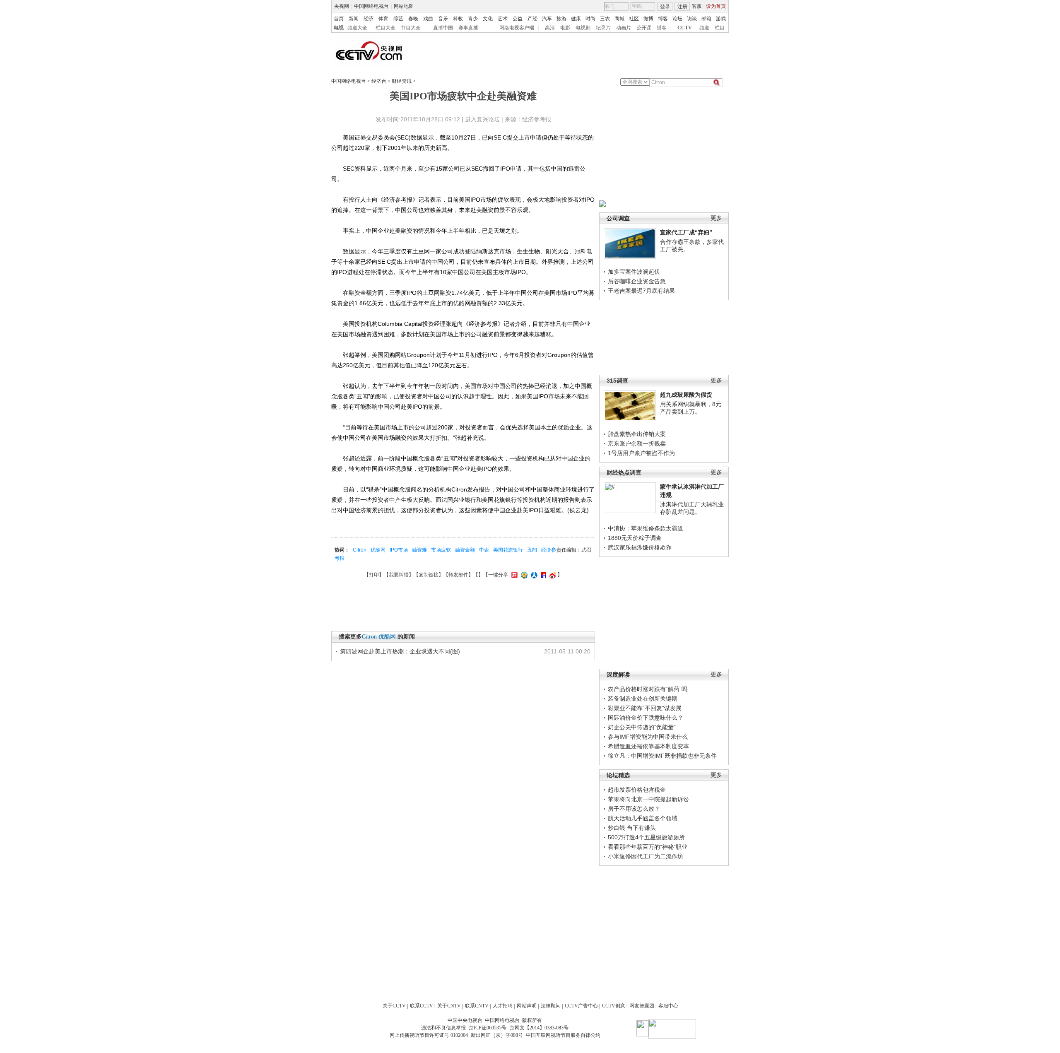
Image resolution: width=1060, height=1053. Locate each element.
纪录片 (603, 28)
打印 (374, 575)
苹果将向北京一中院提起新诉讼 (648, 799)
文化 (488, 19)
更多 (716, 218)
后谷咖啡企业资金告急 (637, 281)
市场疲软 (441, 550)
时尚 (590, 19)
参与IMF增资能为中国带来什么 (648, 736)
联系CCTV (421, 1006)
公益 (518, 19)
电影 (565, 28)
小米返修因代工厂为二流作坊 (645, 856)
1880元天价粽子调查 (635, 538)
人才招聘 (503, 1006)
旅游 (561, 19)
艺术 (503, 19)
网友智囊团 (641, 1006)
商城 (619, 19)
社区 (634, 19)
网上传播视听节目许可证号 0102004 (429, 1035)
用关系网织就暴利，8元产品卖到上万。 (690, 408)
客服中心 (668, 1006)
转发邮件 (458, 575)
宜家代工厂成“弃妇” (686, 232)
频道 (704, 28)
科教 (458, 19)
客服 (697, 6)
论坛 (677, 19)
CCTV (684, 28)
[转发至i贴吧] (542, 575)
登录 (665, 7)
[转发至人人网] (533, 575)
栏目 (720, 28)
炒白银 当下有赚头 (632, 827)
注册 (682, 7)
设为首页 (716, 6)
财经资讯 (402, 81)
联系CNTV (477, 1006)
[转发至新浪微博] (551, 575)
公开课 (643, 28)
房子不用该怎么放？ (634, 808)
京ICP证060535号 (487, 1028)
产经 (532, 19)
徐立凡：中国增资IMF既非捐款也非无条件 (662, 755)
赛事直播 (468, 28)
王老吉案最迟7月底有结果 (641, 290)
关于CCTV (394, 1006)
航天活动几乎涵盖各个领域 (642, 818)
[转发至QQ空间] (523, 575)
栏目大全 (385, 28)
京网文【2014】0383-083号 (539, 1028)
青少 (473, 19)
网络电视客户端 (516, 28)
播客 (662, 28)
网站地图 (404, 6)
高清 (550, 28)
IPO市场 (399, 550)
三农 (605, 19)
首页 (339, 19)
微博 (648, 19)
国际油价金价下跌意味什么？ (645, 717)
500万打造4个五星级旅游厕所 (646, 837)
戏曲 (428, 19)
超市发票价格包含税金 (637, 789)
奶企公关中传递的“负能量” (642, 727)
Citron (359, 550)
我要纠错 (399, 575)
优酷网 (378, 550)
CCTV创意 (613, 1006)
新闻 (354, 19)
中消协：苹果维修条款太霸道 (645, 528)
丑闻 (532, 550)
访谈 (692, 19)
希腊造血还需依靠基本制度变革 (648, 746)
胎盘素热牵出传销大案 (637, 434)
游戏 (721, 19)
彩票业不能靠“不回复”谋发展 (645, 708)
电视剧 (583, 28)
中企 (484, 550)
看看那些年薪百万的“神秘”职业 (647, 846)
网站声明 (527, 1006)
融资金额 (465, 550)
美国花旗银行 (508, 550)
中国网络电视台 (371, 6)
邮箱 (706, 19)
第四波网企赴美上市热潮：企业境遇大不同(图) (400, 651)
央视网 (341, 6)
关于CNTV (449, 1006)
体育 (383, 19)
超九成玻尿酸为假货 (686, 394)
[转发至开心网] (513, 575)
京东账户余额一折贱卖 (637, 443)
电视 (339, 28)
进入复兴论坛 (482, 119)
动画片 (623, 28)
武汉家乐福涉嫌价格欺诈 (640, 547)
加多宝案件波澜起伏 (634, 271)
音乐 (443, 19)
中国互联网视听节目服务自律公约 (563, 1035)
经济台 (378, 81)
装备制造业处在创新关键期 (642, 698)
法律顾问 (551, 1006)
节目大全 (411, 28)
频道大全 (357, 28)
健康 (576, 19)
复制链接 (428, 575)
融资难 (419, 550)
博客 (663, 19)
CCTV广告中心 (581, 1006)
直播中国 (443, 28)
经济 (368, 19)
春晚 (413, 19)
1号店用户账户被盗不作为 (641, 453)
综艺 (398, 19)
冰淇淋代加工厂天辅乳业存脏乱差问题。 (692, 508)
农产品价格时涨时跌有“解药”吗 (647, 689)
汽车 (547, 19)
